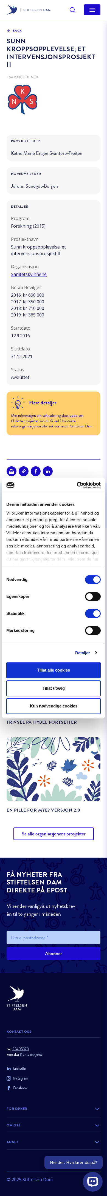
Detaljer (82, 652)
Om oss (14, 1125)
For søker (17, 1108)
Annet (12, 1142)
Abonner (53, 953)
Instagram (20, 1078)
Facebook (20, 1088)
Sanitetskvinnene (29, 274)
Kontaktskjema (31, 1054)
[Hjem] (53, 998)
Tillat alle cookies (53, 670)
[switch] (93, 596)
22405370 (20, 1049)
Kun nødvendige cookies (53, 706)
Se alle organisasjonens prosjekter (54, 833)
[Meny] (92, 9)
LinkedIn (19, 1068)
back (17, 30)
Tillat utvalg (54, 688)
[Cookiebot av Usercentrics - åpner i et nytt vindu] (77, 485)
